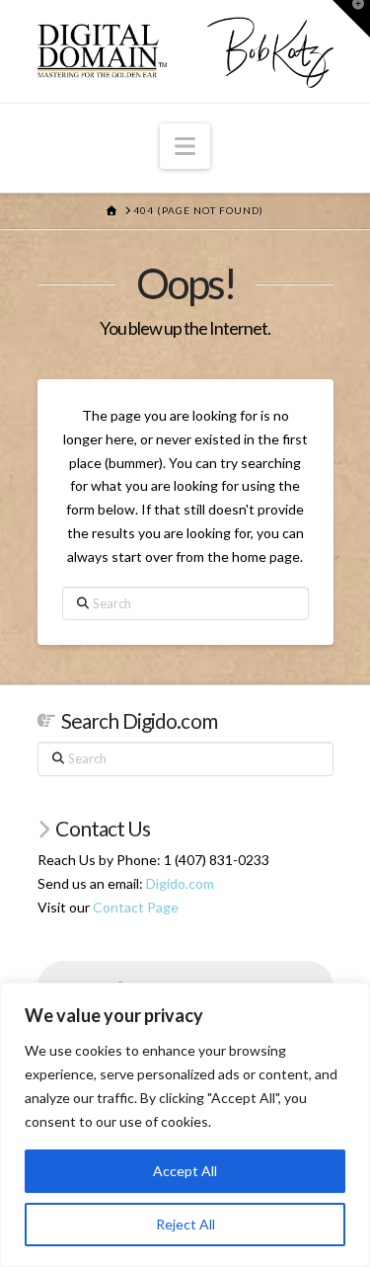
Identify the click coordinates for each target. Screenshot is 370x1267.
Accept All (185, 1170)
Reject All (185, 1224)
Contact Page (136, 907)
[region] (185, 1125)
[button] (185, 146)
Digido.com (180, 883)
